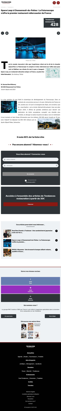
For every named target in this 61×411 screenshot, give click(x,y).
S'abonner (30, 204)
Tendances (36, 371)
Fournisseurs (33, 356)
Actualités (30, 353)
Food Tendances (23, 378)
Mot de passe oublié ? (30, 182)
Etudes (26, 356)
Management (30, 364)
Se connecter (30, 174)
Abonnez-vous (30, 396)
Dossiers (31, 367)
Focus (23, 371)
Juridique (22, 364)
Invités (30, 382)
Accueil (3, 7)
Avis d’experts (30, 360)
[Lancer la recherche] (54, 2)
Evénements (30, 374)
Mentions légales (30, 391)
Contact (30, 403)
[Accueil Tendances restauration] (6, 2)
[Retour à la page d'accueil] (30, 347)
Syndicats (38, 364)
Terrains (10, 7)
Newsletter (30, 398)
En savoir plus (8, 316)
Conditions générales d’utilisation (30, 394)
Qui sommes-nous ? (30, 401)
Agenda (20, 356)
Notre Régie (52, 316)
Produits (40, 356)
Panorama (33, 378)
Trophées (39, 378)
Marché (29, 371)
